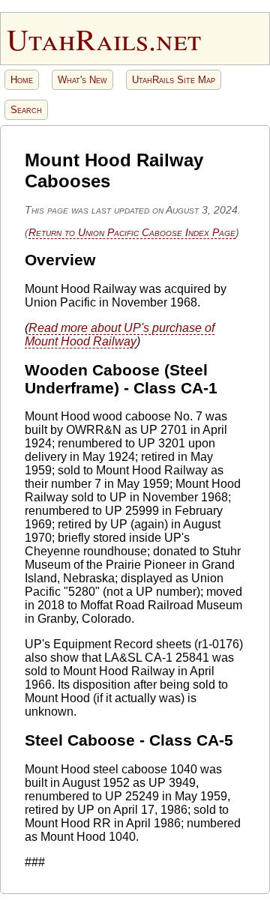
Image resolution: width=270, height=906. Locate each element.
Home (21, 79)
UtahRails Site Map (173, 79)
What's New (82, 79)
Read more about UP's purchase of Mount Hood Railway (119, 334)
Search (26, 109)
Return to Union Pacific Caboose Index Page (132, 232)
